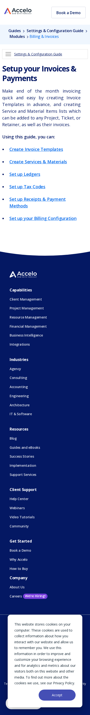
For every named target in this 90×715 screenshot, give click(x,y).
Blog (13, 438)
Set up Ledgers (24, 174)
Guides (15, 30)
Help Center (19, 498)
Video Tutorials (22, 517)
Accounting (19, 386)
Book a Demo (68, 12)
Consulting (18, 377)
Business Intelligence (26, 335)
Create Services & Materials (38, 162)
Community (19, 526)
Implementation (23, 465)
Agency (15, 368)
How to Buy (19, 568)
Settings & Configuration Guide (55, 30)
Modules (17, 36)
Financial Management (28, 326)
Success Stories (22, 456)
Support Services (23, 474)
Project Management (27, 308)
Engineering (19, 396)
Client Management (26, 299)
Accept (57, 695)
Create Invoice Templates (36, 149)
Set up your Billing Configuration (43, 218)
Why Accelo (19, 559)
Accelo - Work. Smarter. (17, 11)
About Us (17, 587)
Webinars (17, 508)
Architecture (20, 405)
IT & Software (21, 414)
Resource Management (28, 317)
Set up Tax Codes (27, 186)
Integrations (20, 344)
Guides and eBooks (25, 447)
